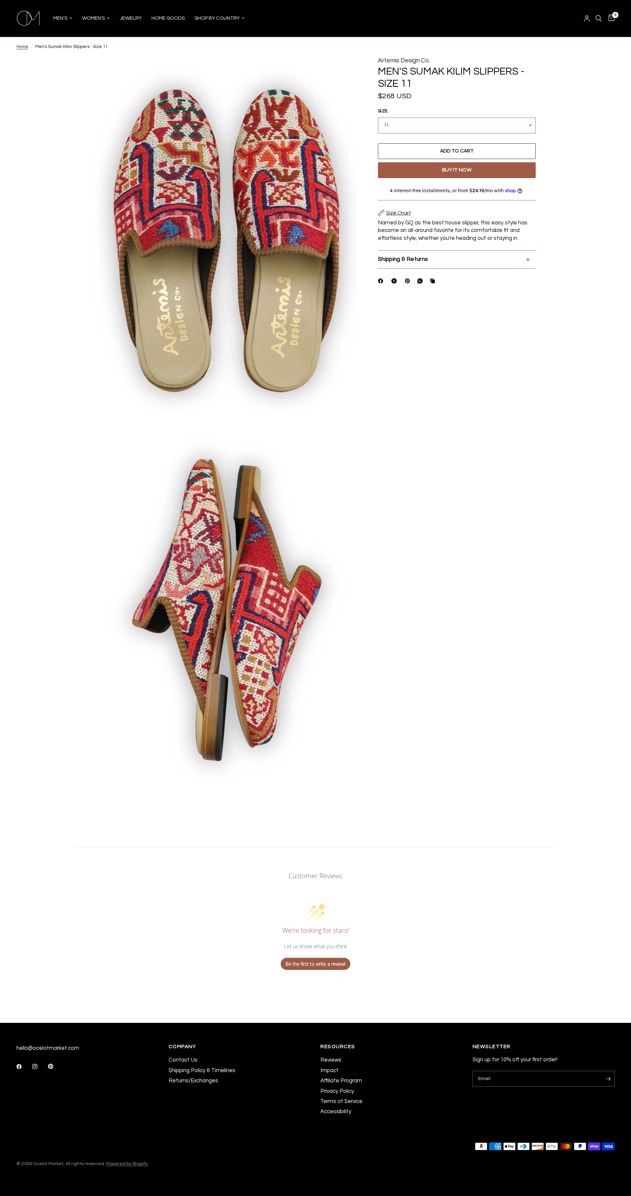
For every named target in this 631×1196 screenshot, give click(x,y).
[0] (610, 18)
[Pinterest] (409, 281)
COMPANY (182, 1046)
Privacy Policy (337, 1091)
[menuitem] (62, 18)
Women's (93, 18)
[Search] (598, 18)
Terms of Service (341, 1101)
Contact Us (183, 1060)
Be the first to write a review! (315, 964)
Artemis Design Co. (404, 61)
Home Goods (168, 18)
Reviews (330, 1060)
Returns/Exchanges (193, 1080)
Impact (329, 1070)
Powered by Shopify (127, 1163)
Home (22, 46)
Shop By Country (217, 18)
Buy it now (457, 169)
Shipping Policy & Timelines (202, 1070)
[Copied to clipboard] (434, 281)
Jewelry (131, 18)
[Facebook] (382, 281)
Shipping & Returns (403, 259)
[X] (395, 281)
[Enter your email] (608, 1079)
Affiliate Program (341, 1080)
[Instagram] (39, 1066)
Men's (60, 18)
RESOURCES (337, 1046)
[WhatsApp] (421, 281)
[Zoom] (344, 70)
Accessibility (335, 1111)
